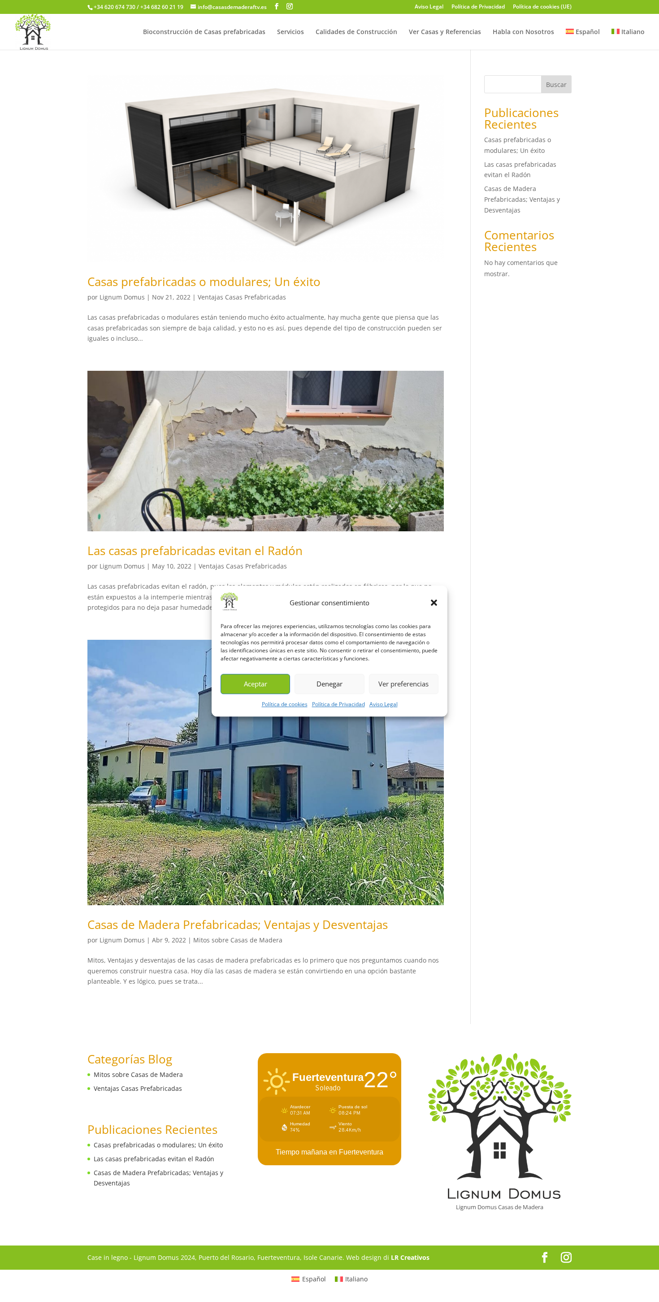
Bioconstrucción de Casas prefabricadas (204, 32)
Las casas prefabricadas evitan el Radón (195, 550)
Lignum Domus (122, 297)
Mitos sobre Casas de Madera (237, 940)
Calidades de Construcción (356, 32)
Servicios (290, 32)
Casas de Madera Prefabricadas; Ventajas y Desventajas (237, 924)
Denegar (329, 684)
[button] (433, 603)
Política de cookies (285, 704)
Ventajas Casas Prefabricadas (242, 297)
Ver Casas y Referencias (445, 32)
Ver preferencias (403, 684)
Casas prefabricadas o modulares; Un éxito (204, 281)
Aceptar (255, 684)
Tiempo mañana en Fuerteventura (329, 1152)
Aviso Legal (383, 704)
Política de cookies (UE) (542, 7)
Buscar (556, 84)
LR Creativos (410, 1257)
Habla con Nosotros (523, 32)
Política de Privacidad (338, 704)
